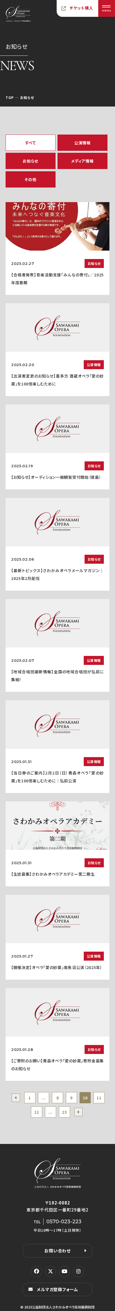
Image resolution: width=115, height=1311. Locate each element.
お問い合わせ (57, 1251)
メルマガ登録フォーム (57, 1289)
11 (99, 1097)
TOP (10, 97)
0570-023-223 (64, 1221)
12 (36, 1112)
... (43, 1097)
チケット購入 (82, 8)
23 (64, 1112)
